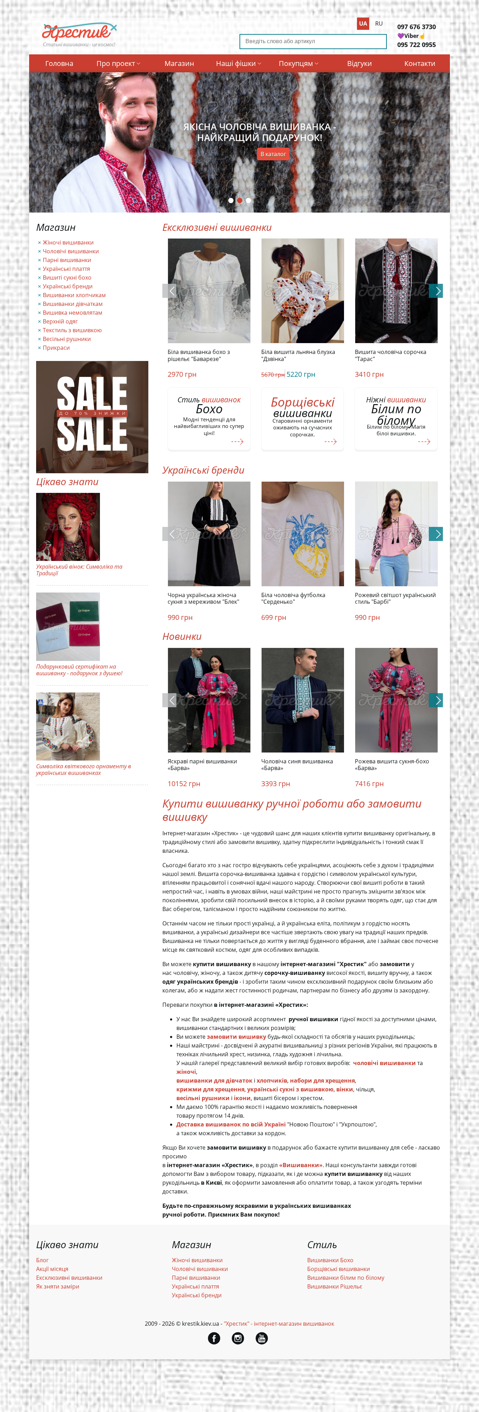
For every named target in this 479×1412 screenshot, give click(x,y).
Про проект (115, 63)
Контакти (420, 63)
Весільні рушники (67, 339)
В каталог (273, 154)
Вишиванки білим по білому (345, 1277)
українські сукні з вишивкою (290, 1089)
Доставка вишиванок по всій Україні (231, 1124)
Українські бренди (68, 286)
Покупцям (296, 63)
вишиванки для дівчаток (214, 1080)
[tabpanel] (239, 142)
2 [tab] (239, 200)
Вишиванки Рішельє (334, 1286)
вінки (344, 1089)
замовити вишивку (236, 1036)
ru (379, 23)
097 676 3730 (416, 26)
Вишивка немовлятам (72, 312)
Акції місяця (52, 1269)
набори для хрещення (322, 1080)
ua (363, 23)
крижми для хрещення (210, 1089)
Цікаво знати (67, 481)
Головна (59, 63)
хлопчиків (272, 1080)
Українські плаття (66, 269)
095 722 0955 (416, 44)
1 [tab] (231, 200)
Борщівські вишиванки (338, 1269)
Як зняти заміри (57, 1286)
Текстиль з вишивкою (72, 330)
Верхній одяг (60, 321)
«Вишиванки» (301, 1165)
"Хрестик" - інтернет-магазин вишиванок (279, 1323)
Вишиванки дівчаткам (73, 304)
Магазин (179, 63)
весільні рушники (203, 1098)
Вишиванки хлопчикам (74, 295)
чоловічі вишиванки (384, 1063)
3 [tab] (248, 200)
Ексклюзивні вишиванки (217, 227)
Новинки (182, 636)
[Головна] (80, 47)
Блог (42, 1260)
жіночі (186, 1072)
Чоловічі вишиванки (71, 251)
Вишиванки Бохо (330, 1260)
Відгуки (359, 63)
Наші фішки (236, 63)
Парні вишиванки (67, 260)
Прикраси (56, 348)
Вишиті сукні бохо (67, 277)
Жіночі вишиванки (68, 242)
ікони (242, 1098)
